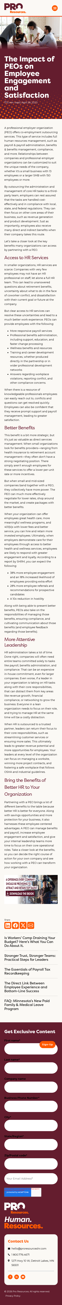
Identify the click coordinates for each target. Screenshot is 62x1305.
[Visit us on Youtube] (23, 1278)
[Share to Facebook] (15, 925)
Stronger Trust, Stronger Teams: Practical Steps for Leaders (30, 957)
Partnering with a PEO (19, 802)
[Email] (30, 925)
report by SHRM (14, 561)
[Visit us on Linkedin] (16, 1278)
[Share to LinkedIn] (7, 925)
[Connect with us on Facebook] (10, 1278)
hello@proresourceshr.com (29, 1248)
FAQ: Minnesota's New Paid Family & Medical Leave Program (27, 1005)
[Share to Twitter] (23, 925)
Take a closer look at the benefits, (33, 850)
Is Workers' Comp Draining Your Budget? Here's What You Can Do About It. (29, 942)
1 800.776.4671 (21, 1254)
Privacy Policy (12, 1295)
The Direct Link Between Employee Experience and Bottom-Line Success (25, 987)
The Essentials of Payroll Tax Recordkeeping (27, 971)
